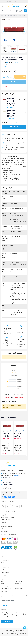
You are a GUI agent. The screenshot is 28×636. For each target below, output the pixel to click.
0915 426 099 (9, 497)
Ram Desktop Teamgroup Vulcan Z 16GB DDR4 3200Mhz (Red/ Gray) (11, 113)
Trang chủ (3, 15)
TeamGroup (10, 64)
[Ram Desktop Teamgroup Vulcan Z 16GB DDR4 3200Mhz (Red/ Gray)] (4, 111)
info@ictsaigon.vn (8, 484)
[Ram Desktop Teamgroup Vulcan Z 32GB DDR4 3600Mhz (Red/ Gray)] (7, 426)
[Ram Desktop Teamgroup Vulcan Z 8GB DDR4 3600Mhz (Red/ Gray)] (19, 426)
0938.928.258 (7, 478)
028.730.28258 (7, 482)
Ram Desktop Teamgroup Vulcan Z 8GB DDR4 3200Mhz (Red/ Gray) (11, 102)
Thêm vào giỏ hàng (7, 77)
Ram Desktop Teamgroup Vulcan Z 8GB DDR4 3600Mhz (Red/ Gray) (19, 436)
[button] (24, 32)
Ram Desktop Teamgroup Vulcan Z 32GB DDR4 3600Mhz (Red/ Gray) (7, 436)
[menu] (2, 6)
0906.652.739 (7, 480)
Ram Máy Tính (22, 15)
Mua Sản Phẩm (14, 126)
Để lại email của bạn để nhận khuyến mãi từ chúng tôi (14, 595)
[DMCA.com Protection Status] (16, 548)
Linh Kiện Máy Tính (12, 15)
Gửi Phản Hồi (6, 621)
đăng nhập (11, 397)
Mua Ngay (14, 82)
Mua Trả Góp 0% (20, 77)
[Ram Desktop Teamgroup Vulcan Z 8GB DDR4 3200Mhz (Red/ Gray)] (4, 99)
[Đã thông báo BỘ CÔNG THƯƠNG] (6, 548)
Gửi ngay (6, 605)
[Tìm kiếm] (25, 10)
